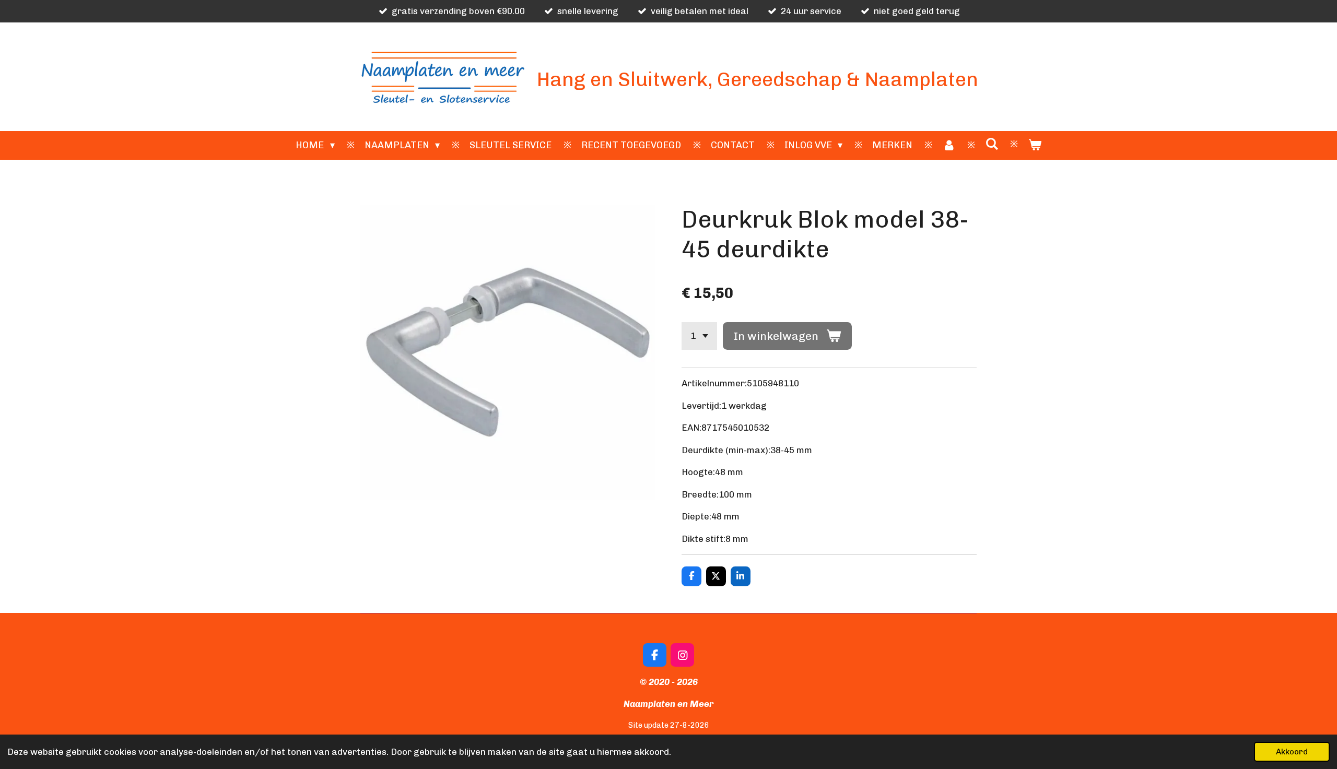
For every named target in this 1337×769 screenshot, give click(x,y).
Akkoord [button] (1292, 751)
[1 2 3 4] (699, 336)
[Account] (949, 145)
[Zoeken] (991, 144)
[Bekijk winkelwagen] (1034, 145)
